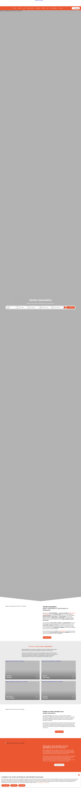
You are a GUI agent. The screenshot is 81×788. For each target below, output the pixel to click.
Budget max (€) (45, 307)
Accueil (14, 8)
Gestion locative (30, 8)
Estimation (38, 8)
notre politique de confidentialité (42, 782)
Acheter (19, 8)
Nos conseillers (53, 8)
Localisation (32, 307)
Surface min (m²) (56, 307)
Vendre (43, 8)
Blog (47, 8)
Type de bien (21, 307)
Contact (60, 8)
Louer (24, 8)
